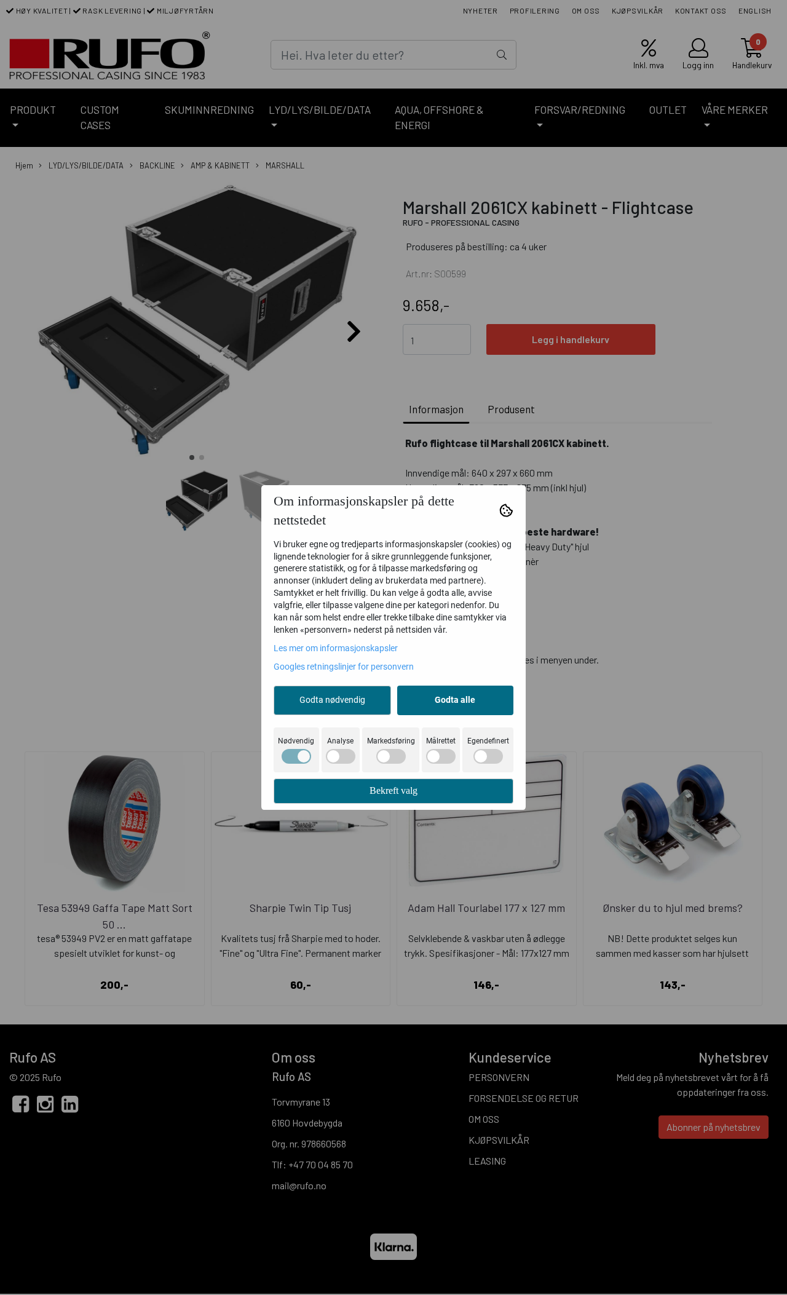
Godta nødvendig (332, 700)
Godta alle (455, 700)
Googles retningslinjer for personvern (344, 666)
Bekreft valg (393, 790)
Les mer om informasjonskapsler (336, 648)
